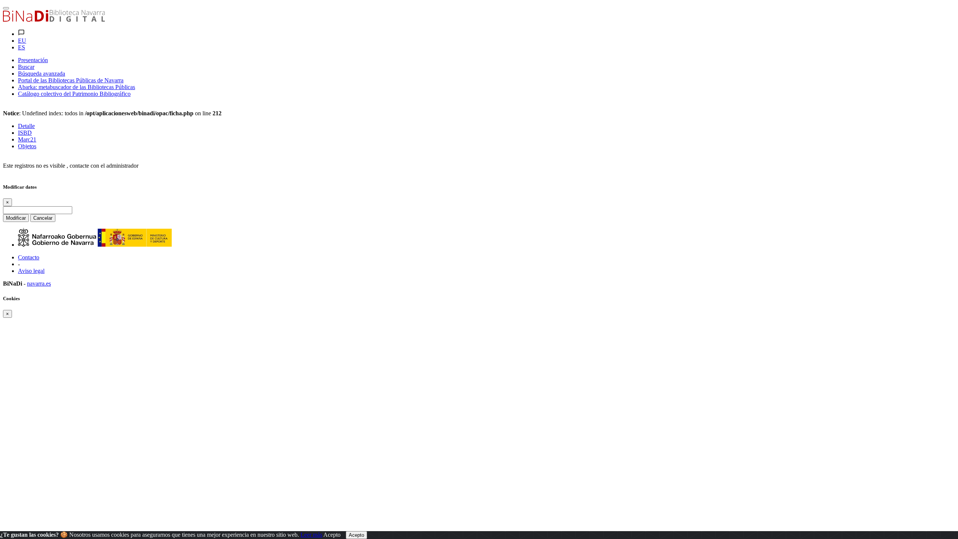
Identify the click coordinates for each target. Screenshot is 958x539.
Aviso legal (31, 271)
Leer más (311, 535)
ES (21, 47)
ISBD (25, 133)
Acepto (332, 535)
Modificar (16, 218)
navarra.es (39, 283)
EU (22, 40)
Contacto (28, 257)
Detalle (26, 126)
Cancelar (42, 218)
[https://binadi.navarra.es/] (54, 19)
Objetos (27, 146)
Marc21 (27, 139)
